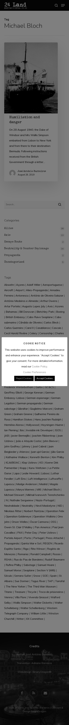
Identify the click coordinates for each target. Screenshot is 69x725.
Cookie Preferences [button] (34, 372)
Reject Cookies (24, 378)
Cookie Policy (39, 366)
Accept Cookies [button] (45, 378)
